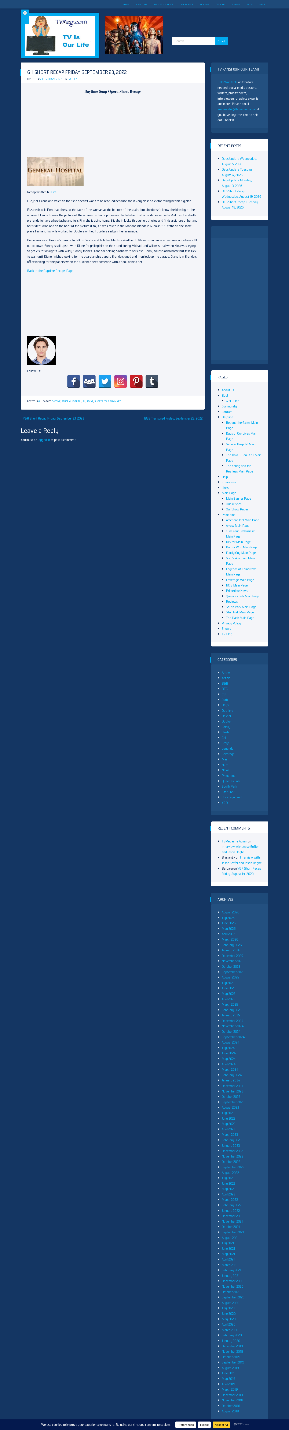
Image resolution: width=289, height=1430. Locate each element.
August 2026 (230, 912)
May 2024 (229, 1058)
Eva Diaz (72, 79)
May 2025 (228, 993)
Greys (226, 743)
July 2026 (228, 917)
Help (262, 4)
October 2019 (231, 1357)
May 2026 (229, 928)
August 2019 (230, 1367)
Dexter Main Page (238, 542)
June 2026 (229, 923)
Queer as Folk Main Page (242, 596)
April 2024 (229, 1064)
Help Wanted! (226, 82)
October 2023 (231, 1096)
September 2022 (233, 1167)
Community (229, 406)
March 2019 (230, 1389)
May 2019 (228, 1378)
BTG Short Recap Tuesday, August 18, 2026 (240, 204)
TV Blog (220, 4)
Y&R (225, 802)
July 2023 (228, 1113)
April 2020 (228, 1324)
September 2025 (233, 972)
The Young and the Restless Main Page (239, 468)
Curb (225, 699)
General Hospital (71, 401)
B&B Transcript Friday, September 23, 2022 (173, 418)
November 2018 (232, 1400)
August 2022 (230, 1172)
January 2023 (231, 1145)
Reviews (204, 4)
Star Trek (228, 792)
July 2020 (228, 1308)
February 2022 (232, 1205)
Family (226, 727)
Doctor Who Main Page (241, 547)
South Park (229, 786)
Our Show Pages (237, 509)
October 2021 (231, 1226)
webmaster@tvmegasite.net (236, 109)
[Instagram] (120, 381)
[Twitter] (105, 381)
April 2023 (228, 1129)
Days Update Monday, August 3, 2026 (237, 183)
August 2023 (230, 1107)
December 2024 (233, 1020)
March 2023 (230, 1134)
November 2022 (232, 1156)
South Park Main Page (241, 607)
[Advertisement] (201, 19)
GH (39, 401)
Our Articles (234, 504)
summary (115, 401)
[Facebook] (73, 381)
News (226, 770)
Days (225, 705)
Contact (227, 411)
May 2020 (229, 1319)
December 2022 (232, 1150)
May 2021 (228, 1253)
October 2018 (231, 1405)
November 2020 (233, 1286)
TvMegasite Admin (234, 841)
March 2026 (230, 939)
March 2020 (230, 1330)
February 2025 (232, 1010)
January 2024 (231, 1080)
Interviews (186, 4)
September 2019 (233, 1362)
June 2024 (229, 1053)
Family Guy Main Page (241, 552)
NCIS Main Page (237, 585)
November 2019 (232, 1351)
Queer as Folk (231, 781)
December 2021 (232, 1216)
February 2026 (232, 945)
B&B (225, 683)
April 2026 (228, 934)
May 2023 (228, 1123)
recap (90, 401)
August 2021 (230, 1237)
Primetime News (163, 4)
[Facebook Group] (89, 381)
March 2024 (230, 1069)
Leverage (228, 754)
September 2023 (233, 1102)
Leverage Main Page (240, 579)
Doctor (226, 721)
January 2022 (231, 1210)
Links (225, 487)
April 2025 (228, 999)
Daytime (56, 401)
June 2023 (228, 1118)
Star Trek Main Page (240, 612)
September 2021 (233, 1232)
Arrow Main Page (237, 525)
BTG (225, 688)
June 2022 (228, 1183)
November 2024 (233, 1026)
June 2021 (228, 1248)
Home (125, 4)
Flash (225, 732)
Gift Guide (232, 400)
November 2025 (232, 961)
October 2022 (231, 1161)
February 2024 (232, 1075)
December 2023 (232, 1085)
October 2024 (231, 1031)
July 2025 (228, 982)
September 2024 (233, 1037)
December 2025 (232, 955)
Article (226, 678)
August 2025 (230, 977)
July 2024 (228, 1048)
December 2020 (232, 1281)
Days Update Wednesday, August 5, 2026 (239, 161)
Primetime (228, 514)
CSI (224, 694)
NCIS (225, 764)
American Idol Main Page (242, 520)
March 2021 (230, 1264)
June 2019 (228, 1373)
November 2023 (232, 1091)
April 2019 (228, 1384)
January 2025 (231, 1015)
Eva (53, 192)
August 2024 (230, 1042)
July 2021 (228, 1243)
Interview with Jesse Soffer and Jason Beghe (240, 849)
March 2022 (230, 1199)
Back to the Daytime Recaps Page (50, 270)
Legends (227, 748)
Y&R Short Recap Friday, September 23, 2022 (53, 418)
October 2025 (231, 966)
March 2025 (230, 1004)
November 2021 (232, 1221)
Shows (236, 4)
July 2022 (228, 1178)
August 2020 (230, 1302)
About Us (141, 4)
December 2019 (232, 1346)
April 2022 (228, 1194)
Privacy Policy (231, 623)
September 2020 (233, 1297)
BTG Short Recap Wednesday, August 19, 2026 (241, 194)
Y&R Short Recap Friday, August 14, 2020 (241, 871)
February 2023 (232, 1140)
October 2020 (231, 1292)
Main (225, 759)
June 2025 (228, 988)
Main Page (229, 493)
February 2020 (232, 1335)
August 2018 (230, 1411)
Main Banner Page (238, 498)
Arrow (226, 672)
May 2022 (228, 1188)
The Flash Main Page (240, 617)
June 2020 (229, 1313)
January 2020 (231, 1340)
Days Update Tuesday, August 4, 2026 (237, 172)
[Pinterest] (136, 381)
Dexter (226, 715)
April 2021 (228, 1259)
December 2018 (232, 1395)
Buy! (250, 4)
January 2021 (230, 1275)
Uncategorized (232, 797)
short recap (101, 401)
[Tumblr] (152, 381)
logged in (44, 439)
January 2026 (231, 950)
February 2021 (231, 1270)
